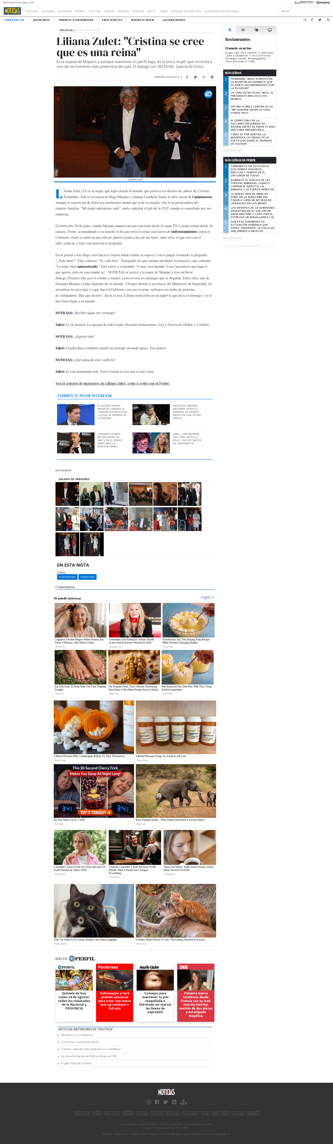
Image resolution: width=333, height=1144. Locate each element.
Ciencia (109, 11)
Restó (152, 11)
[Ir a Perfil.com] (323, 2)
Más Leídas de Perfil (240, 160)
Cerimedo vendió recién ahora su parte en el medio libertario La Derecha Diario (109, 440)
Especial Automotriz (186, 11)
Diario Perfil (81, 1113)
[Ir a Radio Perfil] (304, 2)
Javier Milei (42, 20)
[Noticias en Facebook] (311, 20)
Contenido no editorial (221, 11)
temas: (61, 572)
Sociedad (48, 11)
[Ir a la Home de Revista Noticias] (12, 11)
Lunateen (238, 1113)
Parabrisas (172, 1113)
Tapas (164, 11)
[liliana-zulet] (67, 494)
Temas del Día (14, 20)
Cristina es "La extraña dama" (80, 1042)
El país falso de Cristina (76, 1063)
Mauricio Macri (143, 20)
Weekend (157, 1113)
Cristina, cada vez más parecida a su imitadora (91, 1049)
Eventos (138, 11)
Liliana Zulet (87, 576)
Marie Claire (112, 1113)
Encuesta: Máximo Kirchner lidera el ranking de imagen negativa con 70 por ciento (187, 412)
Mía (225, 1113)
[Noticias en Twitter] (320, 20)
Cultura (95, 11)
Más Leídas (233, 73)
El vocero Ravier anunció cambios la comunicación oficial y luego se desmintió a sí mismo (112, 412)
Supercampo (190, 1113)
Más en (61, 959)
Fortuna (128, 1113)
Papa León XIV (112, 20)
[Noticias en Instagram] (305, 20)
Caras (97, 1113)
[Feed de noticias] (328, 20)
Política (32, 11)
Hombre (142, 1113)
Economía (65, 11)
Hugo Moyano (67, 576)
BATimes (253, 1113)
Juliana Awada (174, 20)
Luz (216, 1113)
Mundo (80, 11)
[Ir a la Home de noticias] (166, 1092)
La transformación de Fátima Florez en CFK (89, 1056)
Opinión (123, 11)
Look (205, 1113)
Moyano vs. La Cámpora (76, 1035)
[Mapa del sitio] (183, 1102)
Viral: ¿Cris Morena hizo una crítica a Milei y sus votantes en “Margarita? (187, 438)
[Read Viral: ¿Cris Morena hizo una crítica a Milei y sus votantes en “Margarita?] (151, 434)
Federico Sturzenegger (76, 20)
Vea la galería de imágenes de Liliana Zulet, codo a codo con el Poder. (113, 383)
